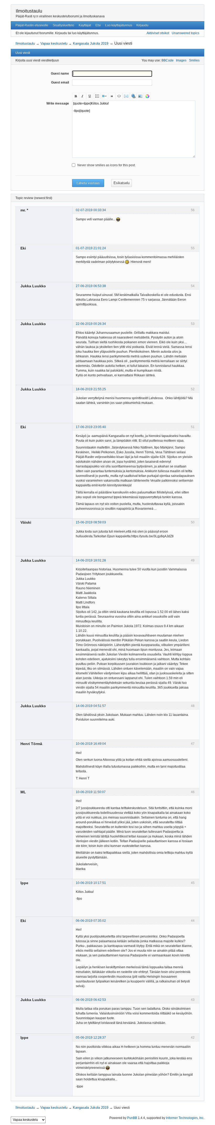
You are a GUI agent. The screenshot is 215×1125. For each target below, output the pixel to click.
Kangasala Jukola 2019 (90, 43)
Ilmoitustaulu (29, 11)
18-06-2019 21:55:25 (91, 389)
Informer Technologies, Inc (184, 1118)
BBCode (168, 60)
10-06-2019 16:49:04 (91, 744)
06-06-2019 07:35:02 (91, 921)
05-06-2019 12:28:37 (91, 1037)
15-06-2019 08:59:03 (91, 522)
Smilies (194, 60)
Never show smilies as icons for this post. (106, 165)
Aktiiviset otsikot (158, 33)
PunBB (132, 1118)
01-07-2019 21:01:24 (91, 248)
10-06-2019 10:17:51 (91, 883)
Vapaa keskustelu (53, 43)
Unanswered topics (185, 33)
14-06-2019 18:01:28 (91, 560)
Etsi (98, 25)
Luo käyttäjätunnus (118, 25)
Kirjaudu (142, 25)
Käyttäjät (85, 25)
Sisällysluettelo (63, 25)
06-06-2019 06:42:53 (91, 1000)
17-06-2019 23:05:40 (91, 427)
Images (181, 60)
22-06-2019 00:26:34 (91, 324)
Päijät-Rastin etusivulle (31, 25)
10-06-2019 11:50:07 (91, 792)
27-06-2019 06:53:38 (91, 286)
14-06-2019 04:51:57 (91, 706)
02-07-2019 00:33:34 (91, 210)
